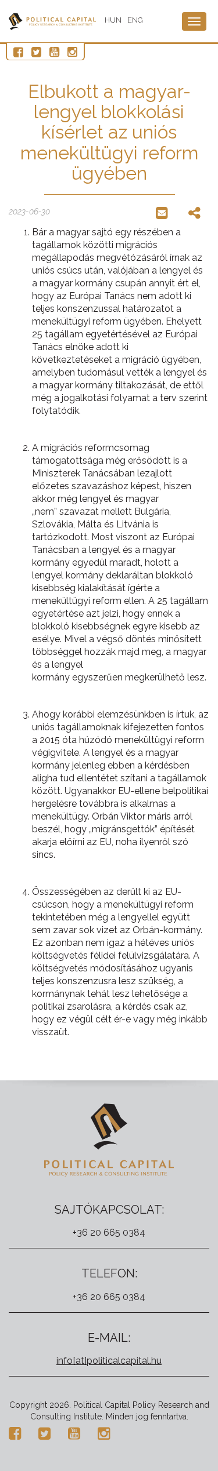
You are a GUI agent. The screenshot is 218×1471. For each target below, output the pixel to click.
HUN (113, 20)
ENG (135, 20)
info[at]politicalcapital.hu (109, 1360)
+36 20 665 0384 (109, 1232)
